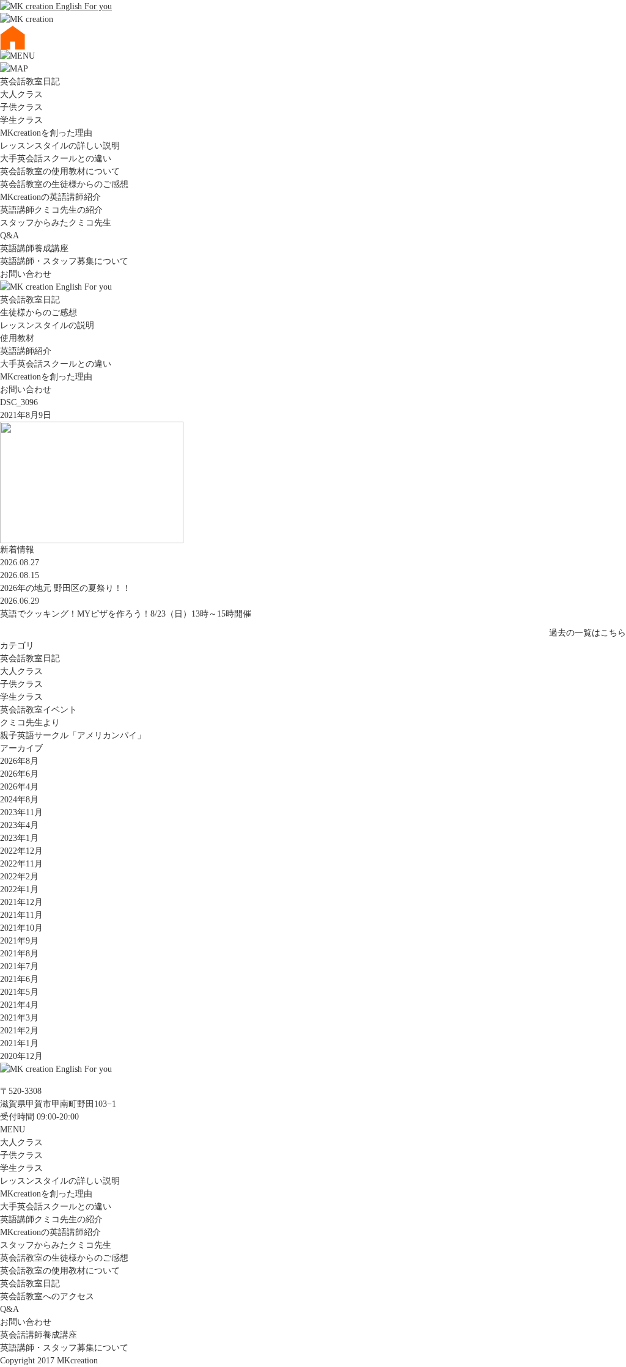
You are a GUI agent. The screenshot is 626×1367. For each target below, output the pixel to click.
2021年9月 (19, 940)
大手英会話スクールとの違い (55, 158)
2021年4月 (19, 1005)
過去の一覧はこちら (587, 632)
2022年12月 (21, 851)
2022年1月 (19, 889)
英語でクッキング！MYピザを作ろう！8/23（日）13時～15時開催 (125, 613)
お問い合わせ (25, 274)
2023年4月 (19, 825)
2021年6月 (19, 979)
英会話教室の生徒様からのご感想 (64, 184)
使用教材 (17, 338)
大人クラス (21, 94)
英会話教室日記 (30, 81)
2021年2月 (19, 1030)
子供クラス (21, 107)
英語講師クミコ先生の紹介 (51, 209)
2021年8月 (19, 953)
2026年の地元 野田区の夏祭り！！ (65, 588)
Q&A (9, 235)
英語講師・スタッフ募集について (64, 261)
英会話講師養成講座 (38, 1335)
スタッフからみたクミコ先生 (55, 222)
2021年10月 (21, 928)
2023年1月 (19, 838)
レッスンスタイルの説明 (47, 325)
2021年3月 (19, 1017)
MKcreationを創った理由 (46, 132)
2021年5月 (19, 992)
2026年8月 (19, 761)
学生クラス (21, 120)
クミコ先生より (30, 722)
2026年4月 (19, 786)
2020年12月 (21, 1056)
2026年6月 (19, 774)
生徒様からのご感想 (38, 312)
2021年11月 (21, 915)
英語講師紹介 (25, 351)
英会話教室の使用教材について (60, 171)
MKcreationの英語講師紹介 (50, 197)
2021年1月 (19, 1043)
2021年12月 (21, 902)
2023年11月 (21, 812)
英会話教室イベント (38, 709)
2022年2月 (19, 876)
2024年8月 (19, 799)
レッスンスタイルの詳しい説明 (60, 145)
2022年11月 (21, 863)
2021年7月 (19, 966)
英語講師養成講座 (34, 248)
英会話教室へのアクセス (47, 1296)
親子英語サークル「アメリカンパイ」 (72, 735)
